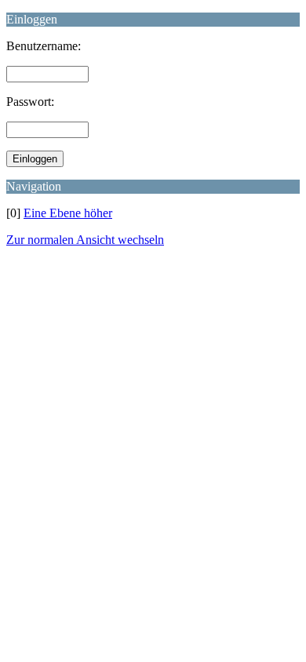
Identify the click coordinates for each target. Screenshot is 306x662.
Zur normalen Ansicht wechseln (85, 239)
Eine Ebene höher (68, 213)
